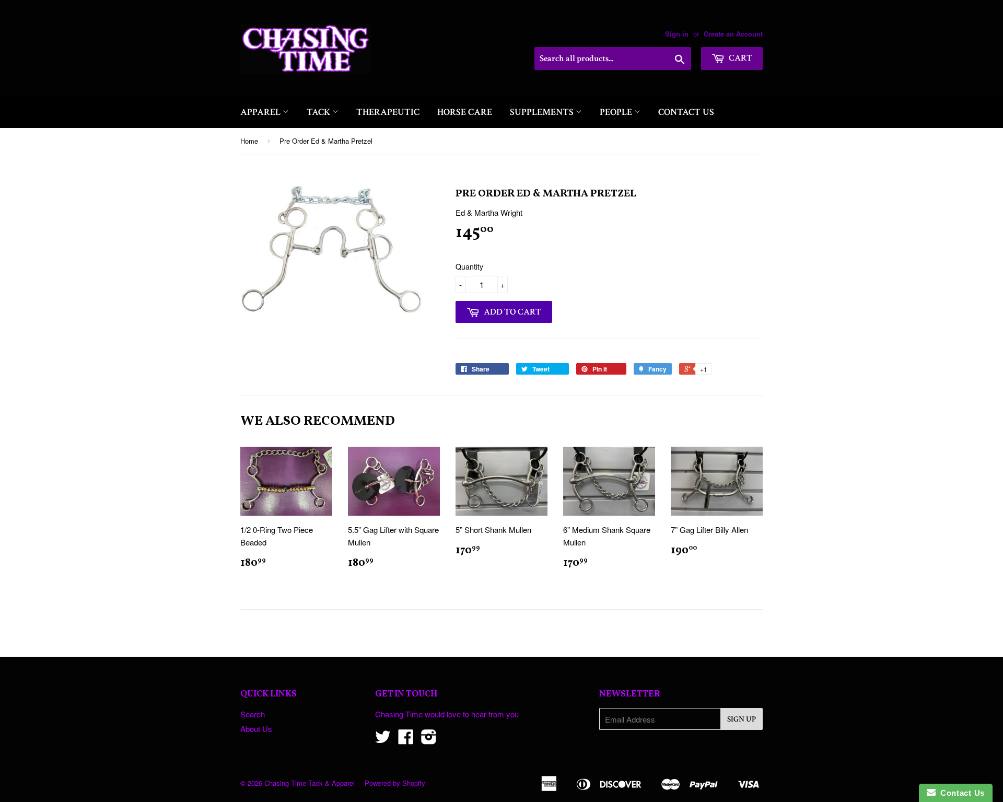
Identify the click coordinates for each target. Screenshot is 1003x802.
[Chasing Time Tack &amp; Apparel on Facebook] (406, 739)
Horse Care (464, 112)
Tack (319, 112)
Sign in (677, 34)
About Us (256, 728)
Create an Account (733, 34)
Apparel (261, 112)
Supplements (543, 112)
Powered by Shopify (395, 783)
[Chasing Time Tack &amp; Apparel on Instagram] (429, 739)
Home (249, 141)
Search (252, 713)
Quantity (469, 266)
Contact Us (686, 112)
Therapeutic (387, 112)
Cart (739, 58)
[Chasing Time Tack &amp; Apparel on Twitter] (383, 739)
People (617, 112)
